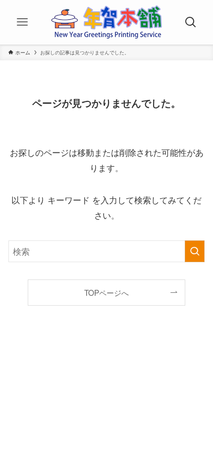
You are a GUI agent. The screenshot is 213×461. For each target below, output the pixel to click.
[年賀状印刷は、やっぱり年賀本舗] (106, 22)
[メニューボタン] (22, 22)
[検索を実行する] (195, 251)
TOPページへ (106, 292)
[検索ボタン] (190, 22)
